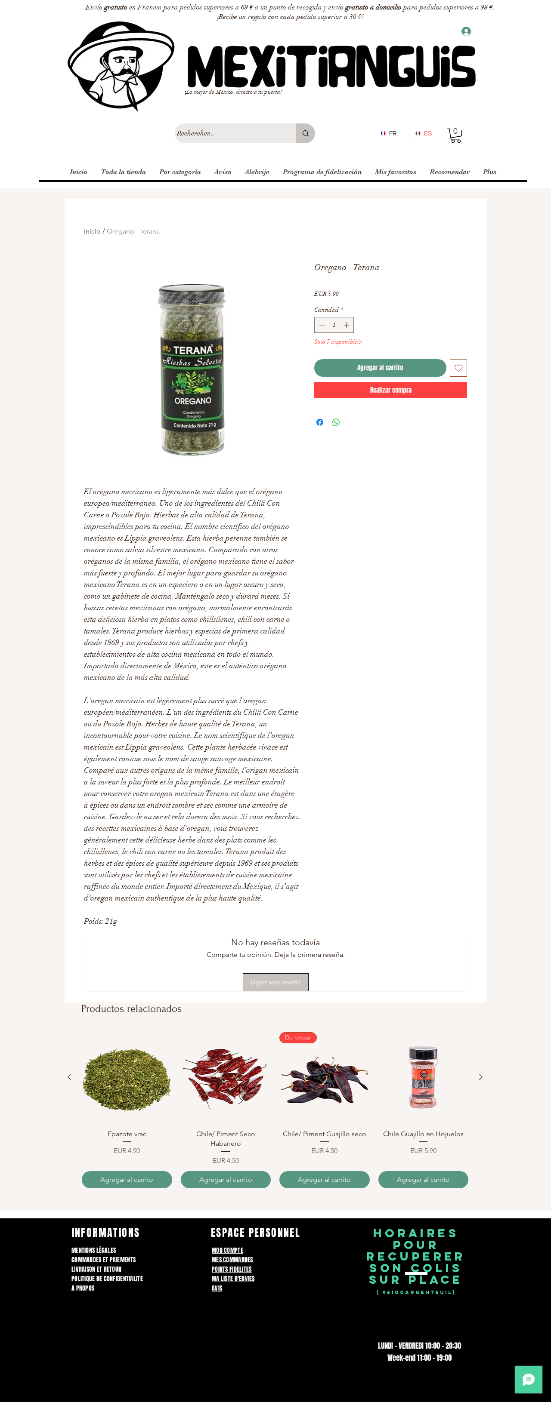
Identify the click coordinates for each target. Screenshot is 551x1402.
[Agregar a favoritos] (458, 368)
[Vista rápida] (127, 1077)
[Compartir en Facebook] (320, 422)
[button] (456, 135)
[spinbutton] (334, 324)
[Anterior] (69, 1077)
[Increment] (347, 324)
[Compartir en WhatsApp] (336, 422)
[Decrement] (321, 324)
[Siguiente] (481, 1077)
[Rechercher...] (305, 133)
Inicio (92, 231)
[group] (275, 1110)
